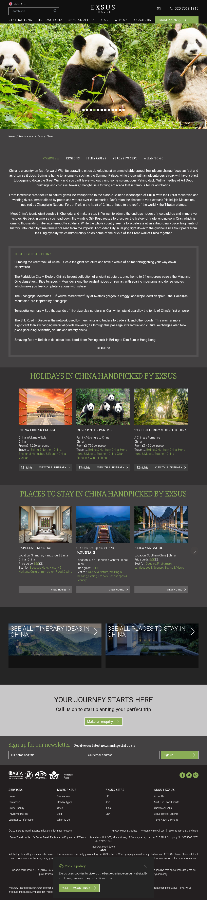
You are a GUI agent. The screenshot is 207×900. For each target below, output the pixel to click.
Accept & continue (76, 888)
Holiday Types (64, 802)
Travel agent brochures (166, 819)
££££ (95, 568)
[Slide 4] (94, 110)
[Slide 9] (112, 110)
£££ (38, 563)
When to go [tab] (154, 158)
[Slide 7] (105, 110)
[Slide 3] (91, 110)
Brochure (142, 20)
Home (11, 136)
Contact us (14, 802)
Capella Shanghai (35, 548)
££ (41, 563)
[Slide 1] (83, 110)
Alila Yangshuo (148, 548)
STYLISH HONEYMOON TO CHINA (160, 430)
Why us (121, 20)
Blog (104, 20)
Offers (60, 808)
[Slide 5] (98, 110)
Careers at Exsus (163, 808)
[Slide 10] (116, 110)
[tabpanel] (103, 423)
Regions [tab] (73, 158)
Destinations (20, 20)
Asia (40, 136)
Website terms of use (152, 830)
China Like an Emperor (38, 430)
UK (107, 796)
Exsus (103, 8)
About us (159, 796)
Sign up (168, 755)
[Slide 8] (109, 110)
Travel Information (18, 813)
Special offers (82, 20)
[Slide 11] (120, 110)
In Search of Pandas (94, 430)
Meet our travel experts (166, 802)
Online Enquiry (16, 808)
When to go (63, 819)
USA (108, 813)
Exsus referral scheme (166, 813)
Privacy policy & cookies (124, 830)
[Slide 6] (101, 110)
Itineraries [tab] (96, 158)
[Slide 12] (123, 110)
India (108, 808)
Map (187, 123)
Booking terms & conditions (184, 830)
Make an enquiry (173, 20)
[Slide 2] (87, 110)
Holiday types (50, 20)
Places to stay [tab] (125, 158)
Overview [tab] (51, 158)
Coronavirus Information (21, 819)
